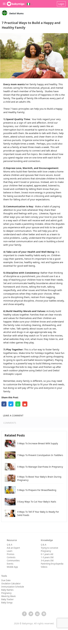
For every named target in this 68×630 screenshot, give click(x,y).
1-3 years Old (47, 557)
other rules (9, 328)
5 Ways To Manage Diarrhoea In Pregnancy (40, 466)
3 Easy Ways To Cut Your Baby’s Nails (36, 501)
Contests (11, 557)
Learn (9, 551)
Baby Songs (6, 602)
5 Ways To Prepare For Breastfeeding (37, 490)
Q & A (9, 544)
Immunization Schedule (12, 586)
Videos (44, 566)
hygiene (54, 262)
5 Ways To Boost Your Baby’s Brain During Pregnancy (39, 478)
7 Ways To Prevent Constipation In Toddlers (40, 455)
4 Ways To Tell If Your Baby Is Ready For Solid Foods (38, 513)
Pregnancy (46, 551)
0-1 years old (47, 554)
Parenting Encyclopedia (52, 563)
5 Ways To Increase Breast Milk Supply (37, 443)
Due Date (6, 580)
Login (61, 3)
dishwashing (49, 325)
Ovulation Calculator (11, 583)
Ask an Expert (13, 547)
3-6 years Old (47, 560)
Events (10, 563)
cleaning (36, 325)
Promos (10, 554)
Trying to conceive (49, 547)
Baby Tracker (7, 599)
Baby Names (7, 589)
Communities (13, 560)
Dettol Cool (41, 370)
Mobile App (12, 566)
